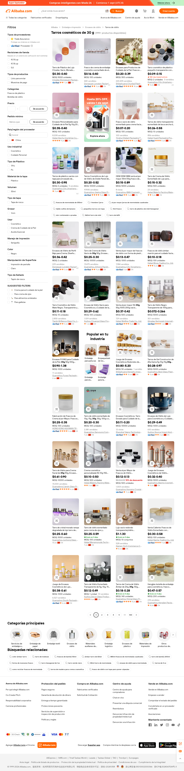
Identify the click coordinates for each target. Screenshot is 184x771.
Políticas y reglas (48, 719)
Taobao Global (104, 758)
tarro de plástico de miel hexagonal (144, 209)
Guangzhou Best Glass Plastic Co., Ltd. (161, 372)
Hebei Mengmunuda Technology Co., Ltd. (97, 542)
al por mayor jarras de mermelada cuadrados (130, 203)
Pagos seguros (48, 689)
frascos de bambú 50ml (66, 657)
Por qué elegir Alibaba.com (17, 689)
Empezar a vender (156, 695)
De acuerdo (38, 109)
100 (130, 615)
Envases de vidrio (93, 27)
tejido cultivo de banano (65, 209)
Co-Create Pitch (13, 695)
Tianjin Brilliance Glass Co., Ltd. (65, 321)
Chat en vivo (118, 697)
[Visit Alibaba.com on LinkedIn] (156, 725)
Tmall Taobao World (78, 758)
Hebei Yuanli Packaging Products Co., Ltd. (161, 138)
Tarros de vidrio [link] (112, 27)
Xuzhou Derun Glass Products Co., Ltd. (97, 596)
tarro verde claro (75, 663)
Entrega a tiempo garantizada (54, 700)
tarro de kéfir (114, 215)
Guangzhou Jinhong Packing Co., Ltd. (97, 267)
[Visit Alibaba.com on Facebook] (150, 725)
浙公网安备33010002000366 (138, 767)
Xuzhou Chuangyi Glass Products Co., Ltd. (97, 321)
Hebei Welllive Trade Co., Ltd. (129, 321)
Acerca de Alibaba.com (17, 683)
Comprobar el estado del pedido (162, 700)
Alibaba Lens (19, 745)
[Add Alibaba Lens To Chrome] (47, 745)
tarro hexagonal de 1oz (50, 663)
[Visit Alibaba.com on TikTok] (179, 725)
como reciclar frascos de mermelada (27, 669)
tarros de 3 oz (160, 663)
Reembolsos (118, 708)
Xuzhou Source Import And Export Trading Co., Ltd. (161, 432)
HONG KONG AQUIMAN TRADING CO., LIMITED (65, 428)
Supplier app (94, 745)
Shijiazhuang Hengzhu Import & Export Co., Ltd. (129, 372)
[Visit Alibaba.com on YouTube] (173, 725)
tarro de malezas (42, 657)
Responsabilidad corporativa (18, 700)
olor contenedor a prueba (66, 215)
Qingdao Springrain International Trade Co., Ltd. (161, 321)
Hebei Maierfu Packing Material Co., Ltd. (161, 192)
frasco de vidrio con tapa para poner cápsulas (110, 669)
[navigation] (27, 321)
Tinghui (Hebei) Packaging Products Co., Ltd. (129, 138)
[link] (180, 743)
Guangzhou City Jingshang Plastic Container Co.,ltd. (161, 82)
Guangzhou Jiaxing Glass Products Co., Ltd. (97, 192)
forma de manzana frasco (22, 663)
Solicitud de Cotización (87, 695)
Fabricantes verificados (87, 689)
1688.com (62, 758)
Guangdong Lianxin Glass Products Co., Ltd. (65, 486)
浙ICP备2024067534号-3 (165, 767)
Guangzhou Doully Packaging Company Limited (65, 600)
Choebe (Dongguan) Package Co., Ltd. (65, 80)
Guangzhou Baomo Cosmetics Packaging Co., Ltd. (161, 483)
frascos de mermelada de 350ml (69, 203)
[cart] (145, 11)
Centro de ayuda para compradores (122, 690)
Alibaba (54, 27)
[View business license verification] (118, 766)
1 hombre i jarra (97, 203)
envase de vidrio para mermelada (133, 663)
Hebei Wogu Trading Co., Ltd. (160, 263)
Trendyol (122, 758)
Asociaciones (154, 714)
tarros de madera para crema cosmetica (67, 669)
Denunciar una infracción (124, 722)
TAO (114, 758)
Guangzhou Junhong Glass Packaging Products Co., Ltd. (65, 540)
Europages (134, 758)
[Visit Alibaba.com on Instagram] (167, 725)
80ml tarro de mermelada (100, 663)
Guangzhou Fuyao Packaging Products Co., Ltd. (65, 375)
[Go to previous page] (90, 614)
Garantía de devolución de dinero (56, 695)
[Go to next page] (136, 614)
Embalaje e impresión (71, 27)
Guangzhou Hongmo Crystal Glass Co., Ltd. (129, 489)
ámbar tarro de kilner (93, 657)
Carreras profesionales (16, 706)
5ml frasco (117, 209)
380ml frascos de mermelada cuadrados (126, 657)
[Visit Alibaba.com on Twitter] (161, 725)
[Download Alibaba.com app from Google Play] (168, 745)
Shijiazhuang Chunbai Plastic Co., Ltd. (129, 83)
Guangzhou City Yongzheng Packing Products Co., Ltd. (129, 267)
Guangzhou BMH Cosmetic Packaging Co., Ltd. (129, 192)
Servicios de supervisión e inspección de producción (53, 712)
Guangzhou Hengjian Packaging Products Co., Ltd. (161, 602)
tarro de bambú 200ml (161, 657)
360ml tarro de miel (93, 215)
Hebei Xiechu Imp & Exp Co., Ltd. (65, 138)
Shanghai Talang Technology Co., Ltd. (129, 432)
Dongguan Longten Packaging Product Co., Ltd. (97, 83)
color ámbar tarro (19, 657)
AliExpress (51, 758)
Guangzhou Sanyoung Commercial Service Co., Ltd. (97, 432)
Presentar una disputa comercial (127, 703)
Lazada (92, 758)
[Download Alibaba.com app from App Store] (147, 745)
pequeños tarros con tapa (94, 209)
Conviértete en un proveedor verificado (161, 707)
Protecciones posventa (51, 706)
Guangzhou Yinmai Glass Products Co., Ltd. (129, 599)
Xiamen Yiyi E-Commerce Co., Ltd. (129, 546)
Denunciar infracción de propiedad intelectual (123, 715)
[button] (107, 11)
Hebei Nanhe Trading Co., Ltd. (161, 540)
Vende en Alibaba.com (158, 689)
